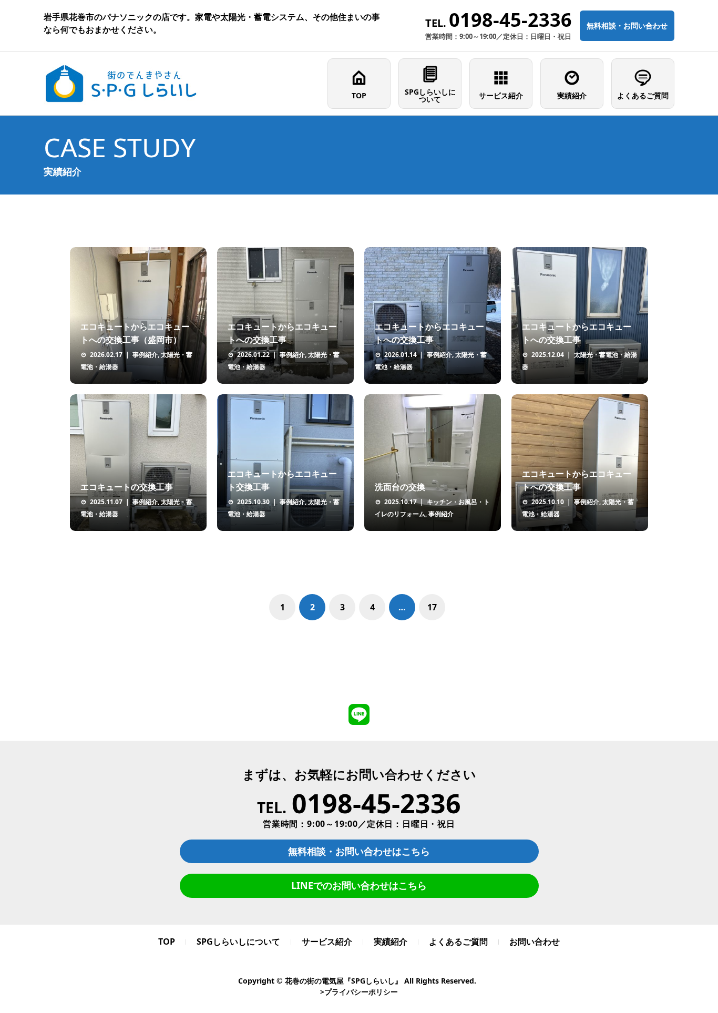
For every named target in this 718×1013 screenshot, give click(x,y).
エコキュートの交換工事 (126, 487)
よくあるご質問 (643, 95)
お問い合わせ (534, 941)
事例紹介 (145, 354)
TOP (359, 95)
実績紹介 (572, 95)
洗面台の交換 (400, 487)
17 (432, 607)
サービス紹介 (501, 95)
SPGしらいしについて (430, 95)
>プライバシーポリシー (359, 992)
